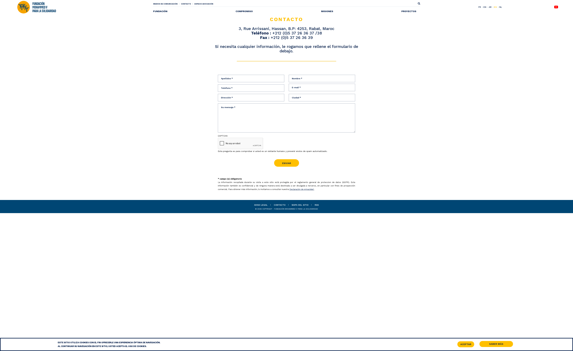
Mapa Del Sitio (300, 205)
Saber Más (496, 343)
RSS (317, 205)
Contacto (186, 4)
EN (484, 7)
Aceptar (465, 344)
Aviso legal (261, 205)
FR (479, 7)
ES (495, 7)
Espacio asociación (203, 4)
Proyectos (408, 11)
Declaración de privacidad (301, 189)
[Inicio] (36, 7)
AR (490, 7)
